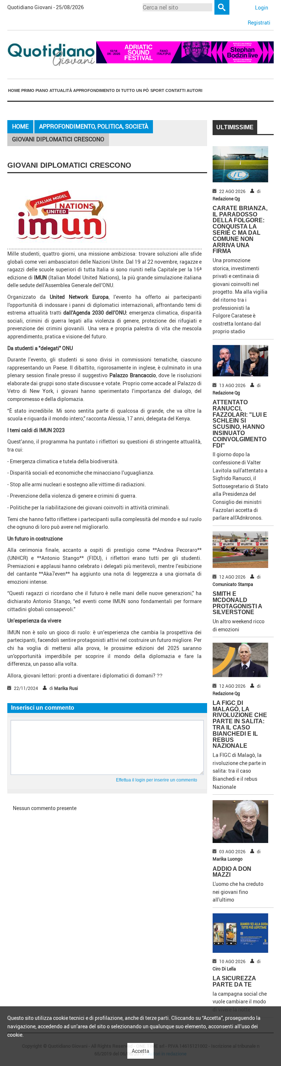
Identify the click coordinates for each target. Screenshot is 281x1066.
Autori (194, 90)
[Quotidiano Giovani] (51, 54)
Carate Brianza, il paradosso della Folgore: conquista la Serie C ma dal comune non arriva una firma (240, 230)
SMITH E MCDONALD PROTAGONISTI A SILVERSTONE (237, 603)
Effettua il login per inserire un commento (156, 780)
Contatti (175, 90)
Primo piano (34, 90)
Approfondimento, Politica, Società (93, 126)
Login (261, 7)
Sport (157, 90)
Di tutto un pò (132, 90)
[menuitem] (13, 90)
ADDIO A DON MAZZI (232, 872)
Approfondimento (94, 90)
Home (14, 90)
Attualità (60, 90)
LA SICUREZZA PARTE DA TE (234, 981)
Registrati (259, 22)
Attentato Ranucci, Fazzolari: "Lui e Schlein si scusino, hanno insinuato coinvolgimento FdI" (240, 424)
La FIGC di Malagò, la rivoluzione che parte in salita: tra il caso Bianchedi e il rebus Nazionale (240, 724)
